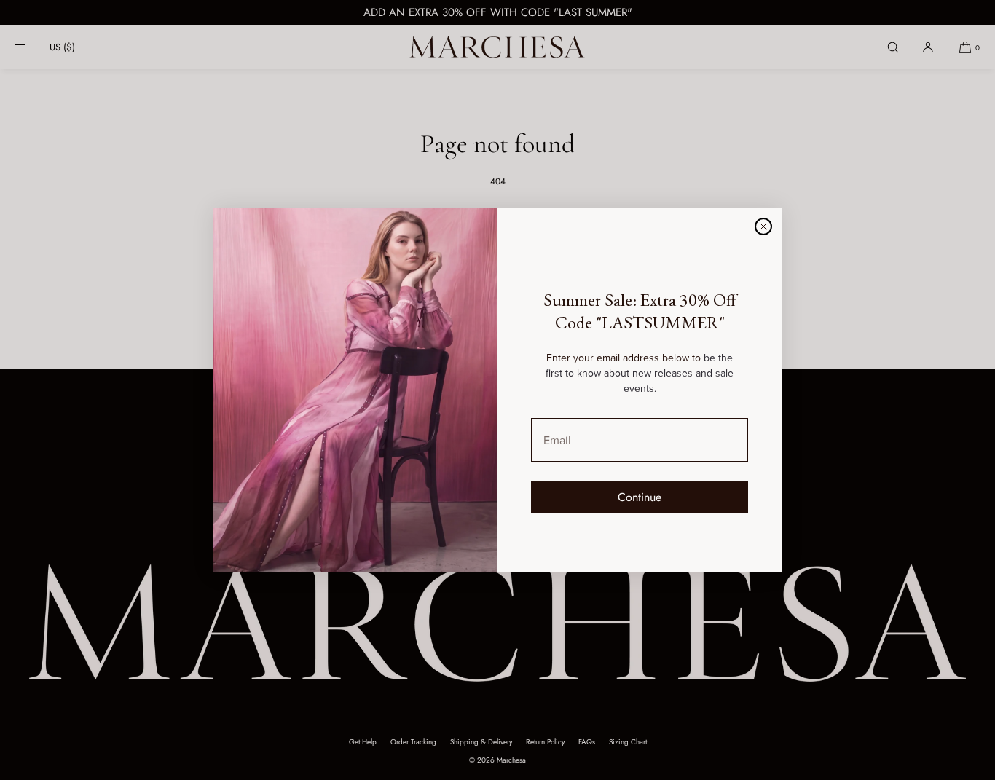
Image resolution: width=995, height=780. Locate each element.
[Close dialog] (763, 226)
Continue (639, 497)
